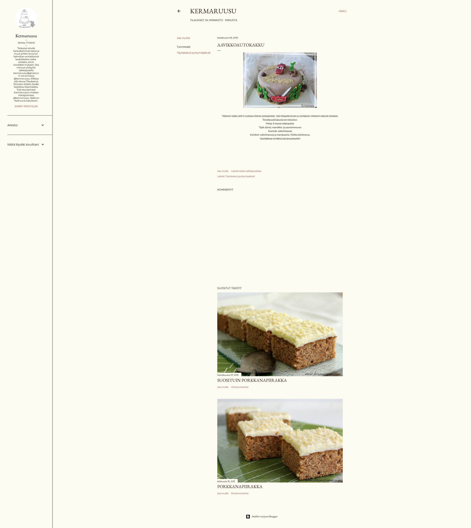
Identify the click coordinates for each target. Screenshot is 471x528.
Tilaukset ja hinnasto (206, 20)
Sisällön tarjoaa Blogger (265, 516)
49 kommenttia (239, 387)
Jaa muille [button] (183, 38)
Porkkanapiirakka (240, 486)
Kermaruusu (213, 11)
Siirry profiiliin (26, 106)
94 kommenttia (239, 493)
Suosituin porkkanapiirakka (252, 380)
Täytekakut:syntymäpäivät (194, 52)
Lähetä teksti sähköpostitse (246, 171)
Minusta (231, 20)
